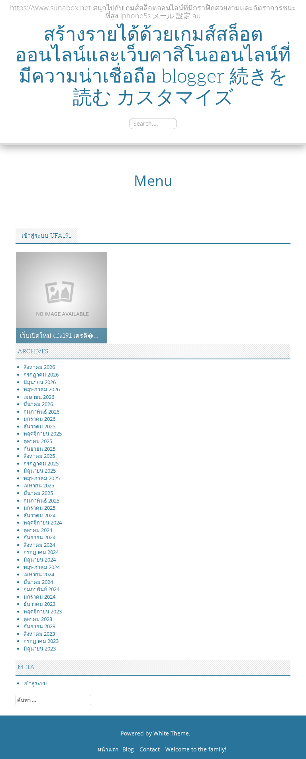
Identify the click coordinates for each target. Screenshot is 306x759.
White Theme (171, 733)
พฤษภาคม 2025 (42, 478)
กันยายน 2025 (39, 448)
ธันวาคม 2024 (39, 515)
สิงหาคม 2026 (39, 367)
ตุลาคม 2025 (38, 441)
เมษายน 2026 (39, 396)
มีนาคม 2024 (38, 582)
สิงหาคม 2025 (39, 455)
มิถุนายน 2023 (40, 648)
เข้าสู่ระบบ (35, 683)
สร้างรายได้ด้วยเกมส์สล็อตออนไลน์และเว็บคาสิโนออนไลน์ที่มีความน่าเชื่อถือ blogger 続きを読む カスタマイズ (153, 66)
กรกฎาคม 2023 (41, 641)
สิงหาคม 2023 (39, 633)
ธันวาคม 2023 (39, 603)
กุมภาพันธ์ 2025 (41, 500)
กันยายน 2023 (39, 626)
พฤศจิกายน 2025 (43, 433)
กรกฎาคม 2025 (41, 463)
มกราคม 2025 (39, 507)
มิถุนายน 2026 (40, 382)
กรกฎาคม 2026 (41, 374)
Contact (149, 749)
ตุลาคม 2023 (38, 619)
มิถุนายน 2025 (40, 470)
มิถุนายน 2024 (40, 559)
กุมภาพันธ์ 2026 (41, 411)
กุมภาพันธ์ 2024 (41, 589)
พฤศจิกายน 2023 (43, 611)
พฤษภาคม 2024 (42, 567)
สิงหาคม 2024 (39, 544)
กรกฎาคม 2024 (41, 552)
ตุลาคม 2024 (38, 530)
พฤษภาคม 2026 (42, 389)
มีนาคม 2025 (38, 493)
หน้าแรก (108, 749)
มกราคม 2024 (39, 596)
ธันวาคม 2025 (39, 426)
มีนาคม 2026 (38, 404)
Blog (128, 749)
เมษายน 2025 (39, 485)
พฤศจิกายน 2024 (43, 522)
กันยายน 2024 (39, 537)
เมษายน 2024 (39, 574)
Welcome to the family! (195, 749)
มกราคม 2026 (39, 418)
